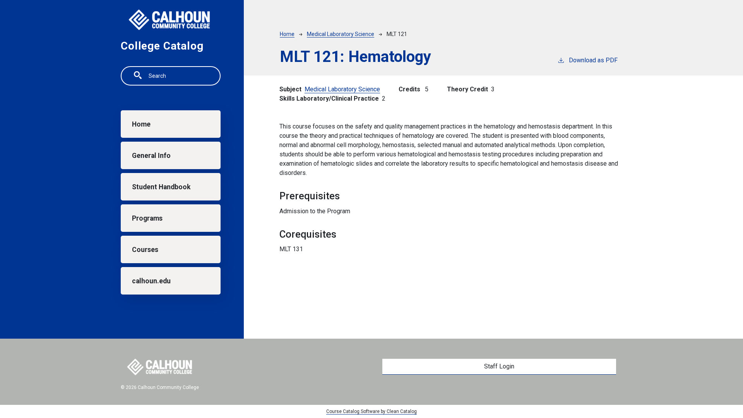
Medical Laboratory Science (340, 34)
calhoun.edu (151, 281)
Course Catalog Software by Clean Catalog (371, 411)
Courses (145, 250)
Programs (147, 218)
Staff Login (499, 366)
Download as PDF (593, 60)
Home (141, 124)
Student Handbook (161, 187)
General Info (151, 155)
